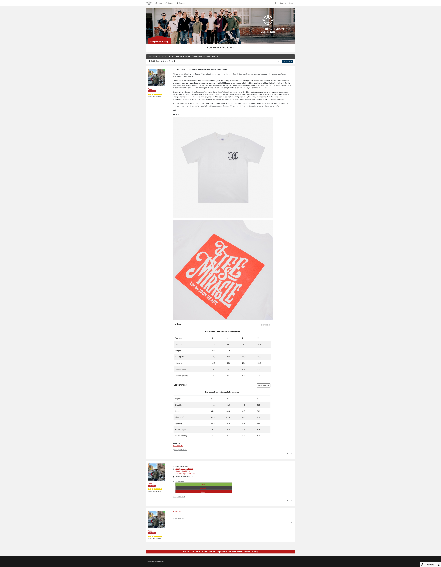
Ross (150, 89)
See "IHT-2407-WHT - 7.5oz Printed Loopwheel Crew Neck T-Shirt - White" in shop (220, 551)
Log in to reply (287, 61)
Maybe (203, 488)
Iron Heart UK (178, 446)
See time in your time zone (185, 473)
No (203, 492)
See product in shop (159, 41)
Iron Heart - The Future (220, 47)
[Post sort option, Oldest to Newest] (279, 61)
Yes (203, 484)
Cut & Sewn (155, 61)
